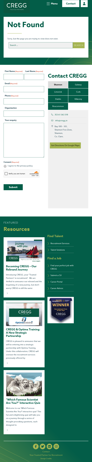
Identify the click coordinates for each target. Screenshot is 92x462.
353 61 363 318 (61, 114)
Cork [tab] (78, 91)
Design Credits (46, 458)
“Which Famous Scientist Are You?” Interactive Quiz (23, 401)
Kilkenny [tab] (78, 99)
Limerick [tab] (58, 91)
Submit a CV (56, 275)
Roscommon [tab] (58, 106)
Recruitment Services (60, 243)
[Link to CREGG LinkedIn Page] (49, 446)
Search (78, 45)
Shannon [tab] (58, 84)
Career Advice (57, 288)
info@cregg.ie (61, 120)
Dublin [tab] (58, 99)
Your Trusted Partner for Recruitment (46, 455)
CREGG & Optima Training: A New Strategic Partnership (23, 332)
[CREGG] (17, 6)
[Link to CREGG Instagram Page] (56, 446)
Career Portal (84, 3)
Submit (13, 187)
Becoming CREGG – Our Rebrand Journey (21, 268)
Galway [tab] (78, 84)
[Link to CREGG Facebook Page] (35, 446)
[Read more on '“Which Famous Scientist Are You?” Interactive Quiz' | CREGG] (24, 430)
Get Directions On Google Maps (65, 145)
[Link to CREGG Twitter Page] (42, 446)
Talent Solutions (58, 250)
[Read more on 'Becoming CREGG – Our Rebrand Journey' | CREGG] (24, 293)
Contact (71, 3)
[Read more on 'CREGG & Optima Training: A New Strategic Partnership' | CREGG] (24, 363)
